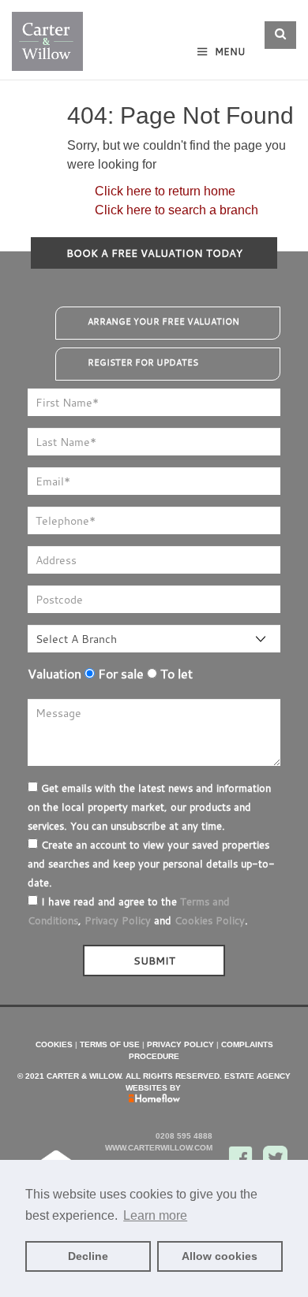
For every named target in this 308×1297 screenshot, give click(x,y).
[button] (280, 35)
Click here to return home (165, 191)
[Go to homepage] (47, 36)
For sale (119, 673)
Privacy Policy (118, 920)
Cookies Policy (210, 920)
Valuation (54, 673)
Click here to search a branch (176, 210)
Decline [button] (88, 1256)
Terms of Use (110, 1044)
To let (175, 673)
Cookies (54, 1044)
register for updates (143, 362)
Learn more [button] (155, 1215)
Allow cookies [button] (219, 1256)
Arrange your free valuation (163, 321)
